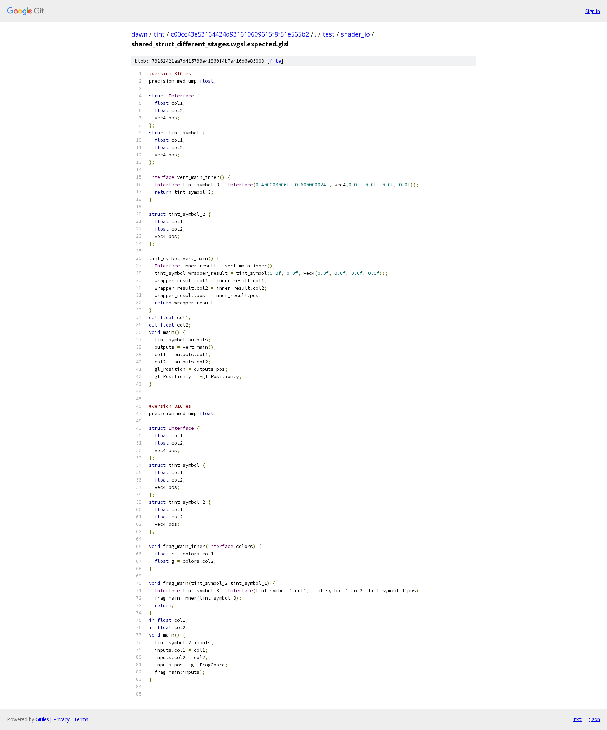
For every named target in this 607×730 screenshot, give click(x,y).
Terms (81, 719)
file (275, 61)
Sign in (592, 11)
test (328, 34)
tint (159, 34)
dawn (139, 34)
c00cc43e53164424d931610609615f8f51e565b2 (240, 34)
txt (577, 719)
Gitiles (42, 719)
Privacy (61, 719)
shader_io (355, 34)
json (594, 719)
